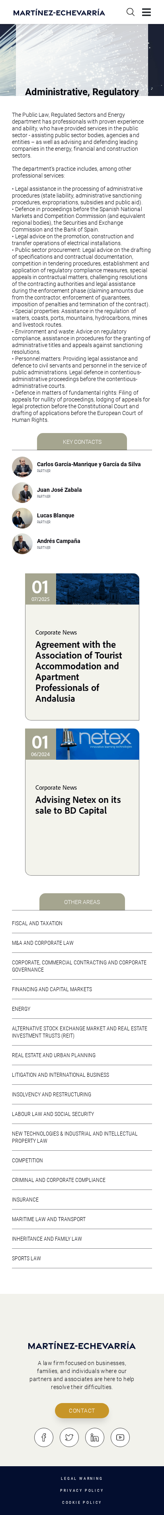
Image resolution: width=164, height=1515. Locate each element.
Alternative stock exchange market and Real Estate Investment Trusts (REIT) (80, 1032)
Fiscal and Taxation (37, 923)
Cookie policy (82, 1502)
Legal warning (82, 1478)
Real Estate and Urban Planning (54, 1055)
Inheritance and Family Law (47, 1239)
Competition (27, 1160)
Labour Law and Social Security (53, 1114)
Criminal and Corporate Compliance (58, 1180)
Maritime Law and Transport (49, 1219)
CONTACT (82, 1410)
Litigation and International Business (60, 1075)
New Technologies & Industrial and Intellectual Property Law (75, 1137)
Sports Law (26, 1258)
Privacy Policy (81, 1490)
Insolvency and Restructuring (51, 1094)
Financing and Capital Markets (52, 989)
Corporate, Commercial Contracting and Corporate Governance (79, 966)
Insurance (25, 1199)
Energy (21, 1009)
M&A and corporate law (43, 943)
